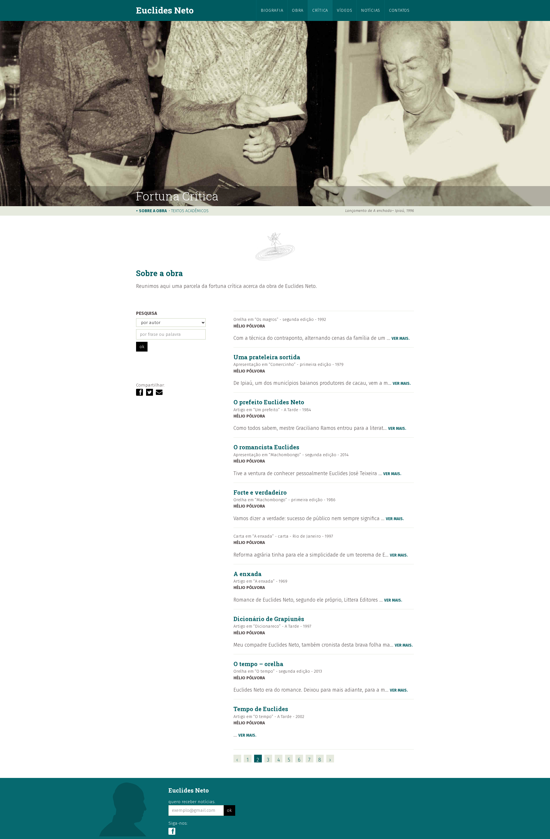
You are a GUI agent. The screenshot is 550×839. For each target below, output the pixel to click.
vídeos (344, 10)
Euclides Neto (165, 10)
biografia (272, 10)
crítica (320, 10)
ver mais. (401, 338)
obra (297, 10)
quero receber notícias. (191, 801)
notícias (370, 10)
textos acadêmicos (190, 210)
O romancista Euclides (266, 447)
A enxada (247, 573)
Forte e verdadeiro (260, 492)
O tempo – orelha (258, 664)
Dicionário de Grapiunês (268, 619)
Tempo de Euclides (260, 709)
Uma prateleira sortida (266, 357)
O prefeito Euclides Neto (268, 402)
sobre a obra (153, 210)
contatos (399, 10)
